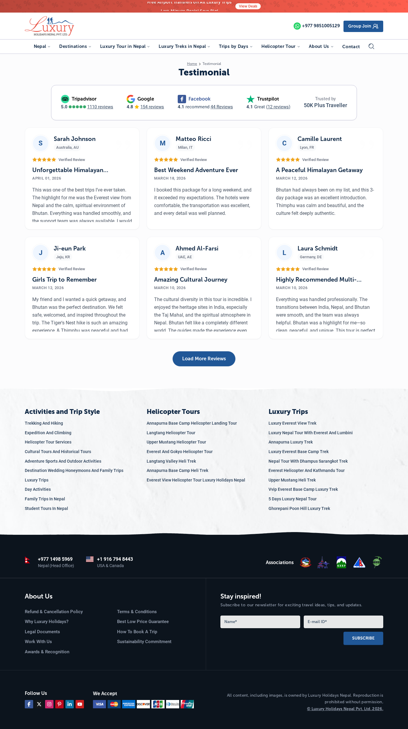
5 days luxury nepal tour (293, 498)
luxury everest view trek (292, 423)
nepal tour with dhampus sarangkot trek (308, 461)
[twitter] (39, 704)
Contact (351, 46)
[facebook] (29, 704)
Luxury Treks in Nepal (182, 46)
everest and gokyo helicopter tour (180, 451)
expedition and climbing (48, 432)
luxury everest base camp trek (299, 451)
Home (192, 64)
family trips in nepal (45, 498)
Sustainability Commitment (144, 641)
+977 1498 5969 (55, 559)
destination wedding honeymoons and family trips (74, 470)
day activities (38, 489)
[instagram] (49, 704)
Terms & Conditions (137, 611)
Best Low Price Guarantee (143, 621)
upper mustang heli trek (292, 480)
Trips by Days (233, 46)
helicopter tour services (48, 442)
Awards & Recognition (47, 651)
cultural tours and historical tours (58, 451)
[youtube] (80, 704)
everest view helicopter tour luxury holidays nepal (196, 480)
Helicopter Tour (278, 46)
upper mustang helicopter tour (176, 442)
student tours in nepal (46, 508)
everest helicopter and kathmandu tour (307, 470)
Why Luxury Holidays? (46, 621)
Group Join (359, 26)
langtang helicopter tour (171, 432)
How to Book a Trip (137, 631)
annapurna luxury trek (291, 442)
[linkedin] (69, 704)
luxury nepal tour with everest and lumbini (311, 432)
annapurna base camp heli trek (177, 470)
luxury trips (36, 480)
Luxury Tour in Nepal (123, 46)
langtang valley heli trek (171, 461)
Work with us (38, 641)
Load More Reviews (204, 359)
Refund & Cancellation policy (54, 611)
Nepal (40, 46)
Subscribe (363, 638)
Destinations (73, 46)
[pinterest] (59, 704)
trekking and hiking (44, 423)
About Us (319, 46)
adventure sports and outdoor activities (63, 461)
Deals (248, 6)
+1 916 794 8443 (115, 559)
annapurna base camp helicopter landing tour (192, 423)
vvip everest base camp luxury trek (303, 489)
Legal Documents (42, 631)
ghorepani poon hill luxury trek (299, 508)
